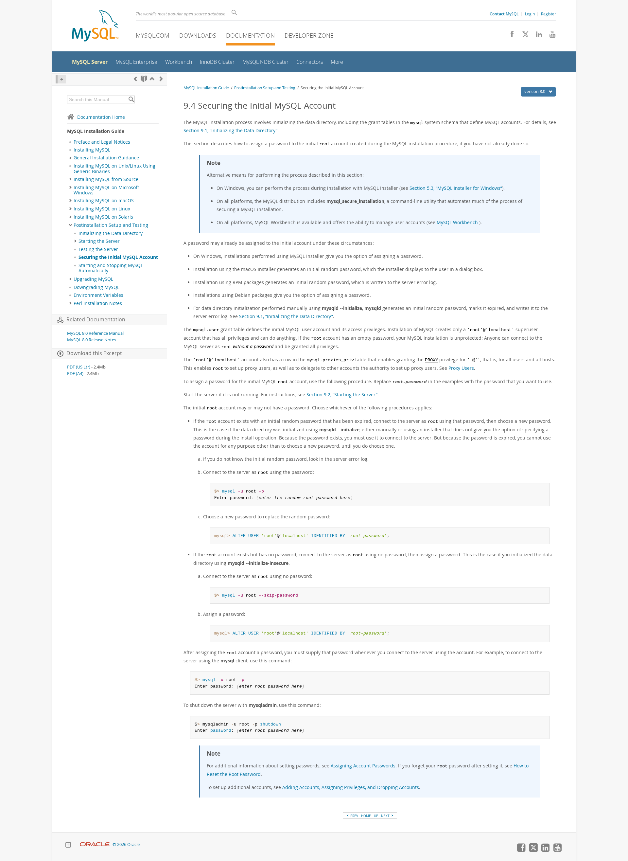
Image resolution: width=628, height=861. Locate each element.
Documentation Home (101, 117)
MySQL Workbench (457, 222)
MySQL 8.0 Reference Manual (95, 333)
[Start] (144, 78)
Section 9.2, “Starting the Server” (341, 394)
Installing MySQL (92, 150)
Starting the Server (99, 241)
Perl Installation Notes (98, 303)
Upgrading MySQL (93, 279)
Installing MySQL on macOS (104, 201)
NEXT (386, 816)
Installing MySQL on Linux (102, 209)
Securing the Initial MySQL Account (118, 257)
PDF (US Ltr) (78, 367)
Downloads (197, 35)
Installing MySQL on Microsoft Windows (106, 190)
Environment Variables (98, 295)
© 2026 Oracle (126, 844)
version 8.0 (535, 91)
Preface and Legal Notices (102, 142)
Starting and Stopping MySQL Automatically (110, 268)
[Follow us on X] (523, 36)
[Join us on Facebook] (510, 36)
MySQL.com (152, 35)
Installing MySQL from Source (106, 179)
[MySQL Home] (95, 26)
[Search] (131, 99)
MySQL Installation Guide (206, 87)
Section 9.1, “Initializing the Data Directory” (230, 130)
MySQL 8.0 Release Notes (91, 340)
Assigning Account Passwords (363, 765)
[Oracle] (95, 844)
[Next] (161, 78)
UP (376, 816)
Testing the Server (98, 249)
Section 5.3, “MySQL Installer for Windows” (456, 188)
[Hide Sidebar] (61, 79)
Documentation (250, 35)
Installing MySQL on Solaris (103, 217)
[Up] (152, 78)
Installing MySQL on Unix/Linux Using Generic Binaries (114, 168)
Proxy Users (461, 368)
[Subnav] (70, 157)
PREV (353, 816)
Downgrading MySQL (96, 287)
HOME (366, 816)
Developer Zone (309, 35)
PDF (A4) (75, 373)
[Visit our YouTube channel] (550, 36)
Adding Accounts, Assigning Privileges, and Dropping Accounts (350, 787)
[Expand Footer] (68, 845)
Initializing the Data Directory (110, 233)
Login (530, 13)
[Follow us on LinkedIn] (537, 36)
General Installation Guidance (106, 158)
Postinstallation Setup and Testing (111, 225)
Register (548, 13)
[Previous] (135, 78)
